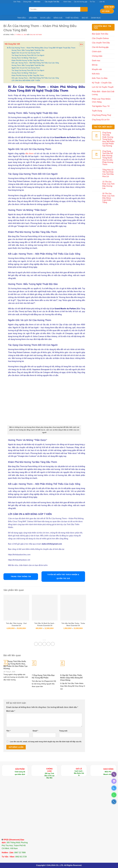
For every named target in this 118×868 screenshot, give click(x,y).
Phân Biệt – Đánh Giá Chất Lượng (103, 93)
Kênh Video (67, 2)
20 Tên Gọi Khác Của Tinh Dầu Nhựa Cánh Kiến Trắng (108, 198)
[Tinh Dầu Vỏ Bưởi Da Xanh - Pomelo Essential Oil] (45, 607)
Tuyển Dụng (97, 111)
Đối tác (95, 65)
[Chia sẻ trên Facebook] (36, 644)
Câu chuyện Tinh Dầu (52, 2)
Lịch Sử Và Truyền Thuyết (102, 87)
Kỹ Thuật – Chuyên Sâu (102, 83)
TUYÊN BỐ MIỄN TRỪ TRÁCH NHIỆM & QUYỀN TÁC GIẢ (63, 576)
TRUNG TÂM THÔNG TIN (21, 576)
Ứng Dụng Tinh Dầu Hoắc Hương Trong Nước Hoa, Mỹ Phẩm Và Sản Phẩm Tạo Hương (15, 664)
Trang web (63, 731)
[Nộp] (84, 9)
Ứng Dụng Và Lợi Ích (100, 120)
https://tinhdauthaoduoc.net (19, 560)
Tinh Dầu (21, 18)
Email (35, 731)
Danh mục (96, 18)
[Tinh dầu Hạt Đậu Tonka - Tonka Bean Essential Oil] (73, 607)
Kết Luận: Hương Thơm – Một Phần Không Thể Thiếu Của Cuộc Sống (35, 63)
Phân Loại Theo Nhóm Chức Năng (101, 100)
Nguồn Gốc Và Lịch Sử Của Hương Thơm (26, 53)
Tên (8, 731)
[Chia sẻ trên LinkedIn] (53, 644)
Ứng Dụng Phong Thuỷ (101, 115)
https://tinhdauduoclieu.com (19, 555)
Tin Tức (92, 2)
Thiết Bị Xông (72, 18)
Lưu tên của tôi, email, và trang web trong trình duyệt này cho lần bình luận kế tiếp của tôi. (46, 741)
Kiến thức (37, 2)
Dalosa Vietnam (36, 34)
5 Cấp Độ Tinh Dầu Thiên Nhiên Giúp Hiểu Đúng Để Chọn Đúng (71, 677)
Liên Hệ (102, 2)
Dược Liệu (45, 18)
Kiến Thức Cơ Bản (100, 78)
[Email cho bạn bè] (44, 644)
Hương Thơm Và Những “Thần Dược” (24, 58)
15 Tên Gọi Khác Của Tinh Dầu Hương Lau (108, 185)
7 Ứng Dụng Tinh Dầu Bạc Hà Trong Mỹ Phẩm (43, 676)
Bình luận (10, 711)
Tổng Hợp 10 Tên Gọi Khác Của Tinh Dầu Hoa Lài (108, 173)
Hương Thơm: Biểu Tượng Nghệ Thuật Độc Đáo (28, 50)
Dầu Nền (33, 18)
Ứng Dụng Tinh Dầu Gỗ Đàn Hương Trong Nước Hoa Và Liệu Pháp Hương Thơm (107, 157)
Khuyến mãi (97, 69)
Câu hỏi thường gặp (80, 2)
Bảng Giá (58, 18)
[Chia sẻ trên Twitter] (40, 644)
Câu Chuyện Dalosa (100, 38)
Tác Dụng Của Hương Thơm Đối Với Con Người (28, 55)
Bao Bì (85, 18)
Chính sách (96, 52)
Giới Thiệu (17, 2)
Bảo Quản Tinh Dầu (100, 34)
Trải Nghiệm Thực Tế (100, 106)
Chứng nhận (27, 2)
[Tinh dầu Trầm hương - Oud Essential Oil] (16, 607)
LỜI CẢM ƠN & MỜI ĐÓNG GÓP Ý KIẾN (26, 80)
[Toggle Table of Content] (80, 44)
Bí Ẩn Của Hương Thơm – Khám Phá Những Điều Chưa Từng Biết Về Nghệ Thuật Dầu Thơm (41, 48)
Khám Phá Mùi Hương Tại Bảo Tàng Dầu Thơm (28, 60)
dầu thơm (29, 153)
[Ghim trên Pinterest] (48, 644)
